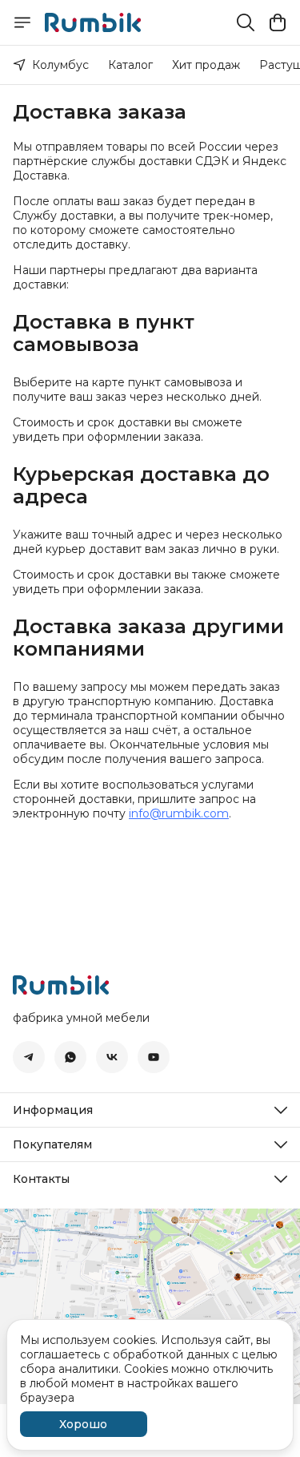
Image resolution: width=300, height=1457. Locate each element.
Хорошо (83, 1424)
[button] (29, 1057)
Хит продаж (206, 65)
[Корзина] (277, 22)
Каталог (130, 65)
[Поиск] (245, 22)
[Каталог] (22, 22)
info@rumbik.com (179, 813)
